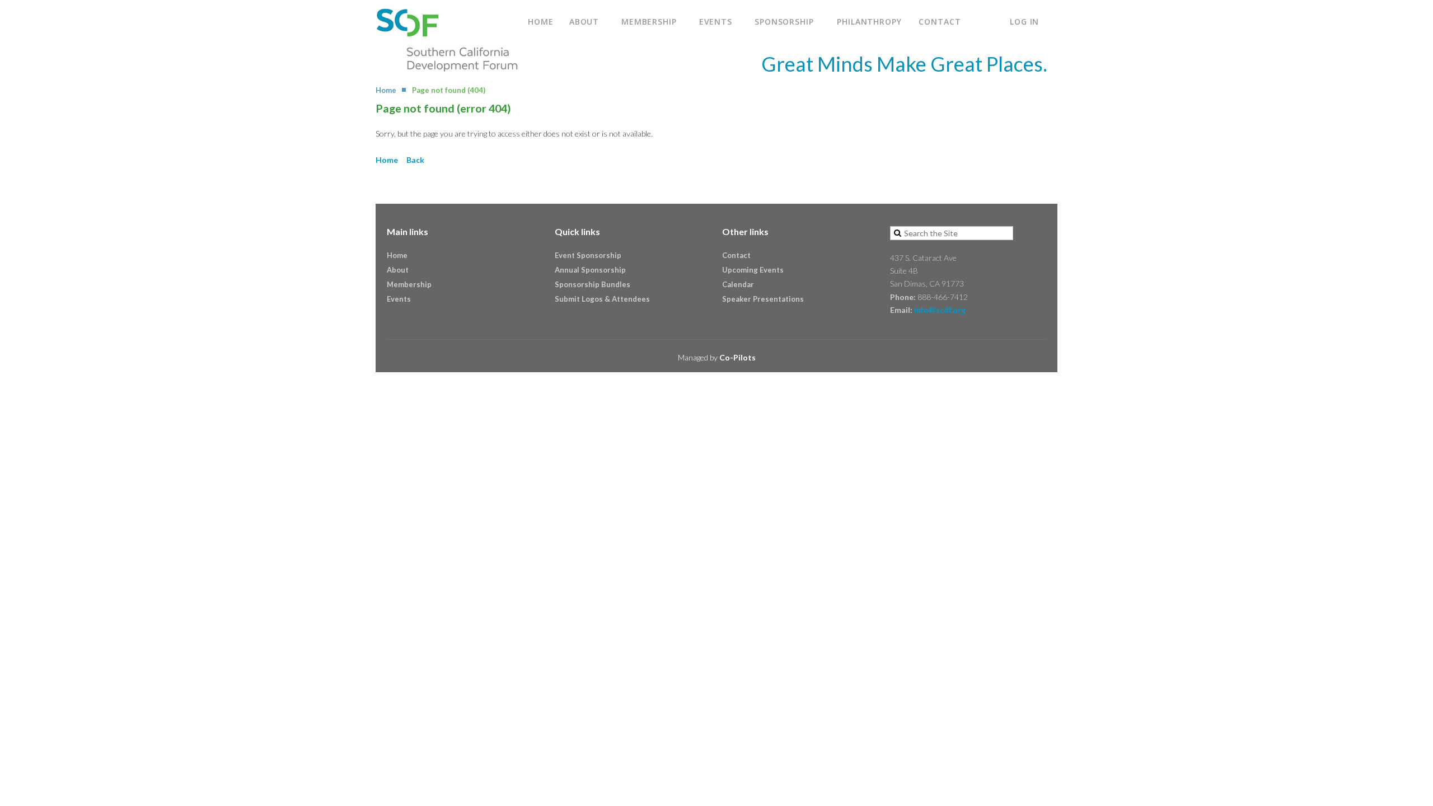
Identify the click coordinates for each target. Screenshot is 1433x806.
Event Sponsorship (588, 255)
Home (386, 90)
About (398, 269)
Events (399, 298)
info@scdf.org (940, 310)
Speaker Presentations (763, 298)
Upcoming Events (753, 269)
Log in (1024, 21)
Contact (736, 255)
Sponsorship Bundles (592, 284)
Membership (409, 284)
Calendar (738, 284)
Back (415, 160)
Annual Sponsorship (590, 269)
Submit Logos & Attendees (602, 298)
